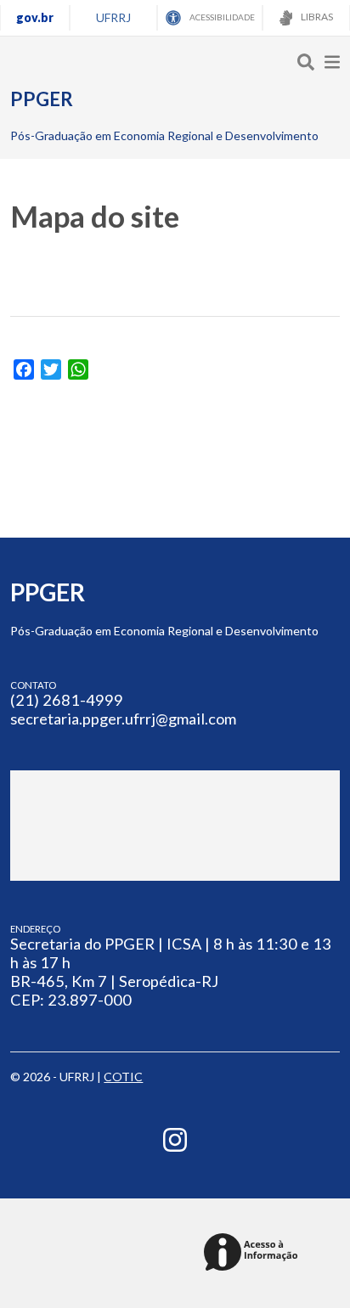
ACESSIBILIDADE (221, 17)
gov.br (35, 17)
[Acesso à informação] (253, 1253)
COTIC (123, 1076)
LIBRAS (316, 16)
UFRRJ (113, 17)
